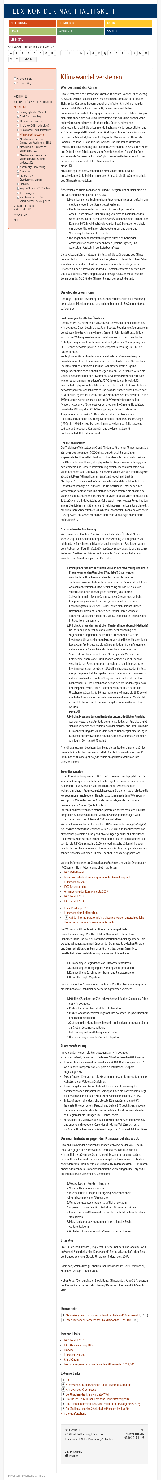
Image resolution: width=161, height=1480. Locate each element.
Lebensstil (17, 39)
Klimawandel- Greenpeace (81, 1389)
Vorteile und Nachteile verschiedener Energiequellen (35, 199)
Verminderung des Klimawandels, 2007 (86, 891)
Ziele (17, 220)
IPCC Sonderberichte (75, 886)
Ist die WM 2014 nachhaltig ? (34, 125)
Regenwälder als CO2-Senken (35, 188)
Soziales (112, 31)
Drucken (73, 1456)
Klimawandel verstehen (32, 134)
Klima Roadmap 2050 (76, 908)
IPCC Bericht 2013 (74, 896)
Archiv (28, 59)
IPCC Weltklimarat (74, 872)
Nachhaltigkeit (24, 78)
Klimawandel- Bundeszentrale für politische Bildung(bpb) (98, 1384)
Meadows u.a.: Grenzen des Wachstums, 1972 (33, 148)
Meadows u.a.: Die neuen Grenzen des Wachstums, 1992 (35, 140)
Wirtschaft (65, 31)
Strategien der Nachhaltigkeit (24, 207)
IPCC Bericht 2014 (74, 901)
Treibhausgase (27, 193)
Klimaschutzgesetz (74, 1354)
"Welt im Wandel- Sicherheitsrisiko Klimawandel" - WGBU (98, 1320)
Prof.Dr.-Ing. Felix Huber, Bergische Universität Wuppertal (98, 1399)
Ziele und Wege (19, 23)
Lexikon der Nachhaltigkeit (64, 11)
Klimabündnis (71, 1359)
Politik (111, 23)
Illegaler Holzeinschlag (31, 121)
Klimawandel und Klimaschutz (81, 912)
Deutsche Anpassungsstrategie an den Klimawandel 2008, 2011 (100, 1364)
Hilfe (42, 1475)
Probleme (20, 107)
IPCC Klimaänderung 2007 (78, 1345)
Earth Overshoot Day (30, 116)
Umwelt (15, 31)
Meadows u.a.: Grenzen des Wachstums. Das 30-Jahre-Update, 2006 (33, 158)
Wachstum (20, 214)
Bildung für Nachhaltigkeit (33, 102)
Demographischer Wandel (33, 112)
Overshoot (25, 171)
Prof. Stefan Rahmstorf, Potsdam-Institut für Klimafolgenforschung (103, 1404)
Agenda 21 (20, 96)
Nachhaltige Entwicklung (32, 167)
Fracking (69, 1350)
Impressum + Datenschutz (22, 1475)
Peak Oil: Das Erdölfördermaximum (31, 177)
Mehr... (65, 166)
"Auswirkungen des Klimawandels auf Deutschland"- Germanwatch (103, 1315)
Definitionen (66, 23)
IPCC (68, 1380)
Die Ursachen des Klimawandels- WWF (87, 1394)
